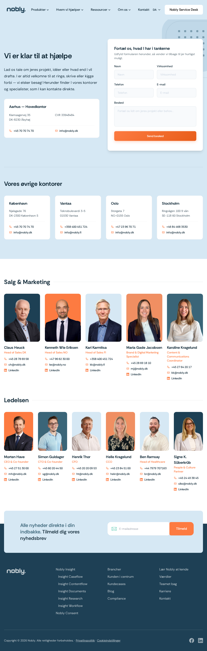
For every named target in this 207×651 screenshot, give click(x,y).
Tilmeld (181, 529)
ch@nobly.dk (16, 364)
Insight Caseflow (70, 576)
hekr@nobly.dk (120, 474)
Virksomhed (165, 66)
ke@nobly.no (57, 364)
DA (155, 10)
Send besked (155, 136)
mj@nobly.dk (139, 368)
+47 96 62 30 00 (59, 359)
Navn (117, 66)
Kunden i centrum (121, 576)
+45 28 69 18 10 (141, 363)
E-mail (161, 84)
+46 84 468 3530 (177, 227)
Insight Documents (72, 591)
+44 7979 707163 (155, 468)
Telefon (119, 84)
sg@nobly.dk (50, 474)
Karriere (165, 591)
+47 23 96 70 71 (125, 227)
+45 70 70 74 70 (24, 131)
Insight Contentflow (72, 584)
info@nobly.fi (72, 232)
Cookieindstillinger (108, 640)
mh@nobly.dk (17, 474)
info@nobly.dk (68, 131)
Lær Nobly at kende (173, 569)
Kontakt (165, 598)
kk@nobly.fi (97, 364)
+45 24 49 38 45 (188, 478)
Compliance (117, 598)
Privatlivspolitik (85, 640)
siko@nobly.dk (187, 483)
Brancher (114, 569)
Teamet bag (168, 584)
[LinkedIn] (200, 640)
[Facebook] (191, 640)
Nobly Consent (67, 613)
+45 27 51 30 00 (18, 468)
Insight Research (70, 598)
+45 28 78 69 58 (18, 359)
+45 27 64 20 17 (181, 367)
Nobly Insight (65, 569)
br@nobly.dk (152, 474)
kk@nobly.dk (179, 372)
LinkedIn (13, 370)
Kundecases (117, 584)
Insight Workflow (70, 606)
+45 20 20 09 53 (86, 468)
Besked (119, 102)
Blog (111, 591)
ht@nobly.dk (84, 474)
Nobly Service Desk (184, 9)
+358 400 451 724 (75, 227)
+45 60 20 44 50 (52, 468)
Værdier (165, 576)
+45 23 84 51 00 (120, 468)
